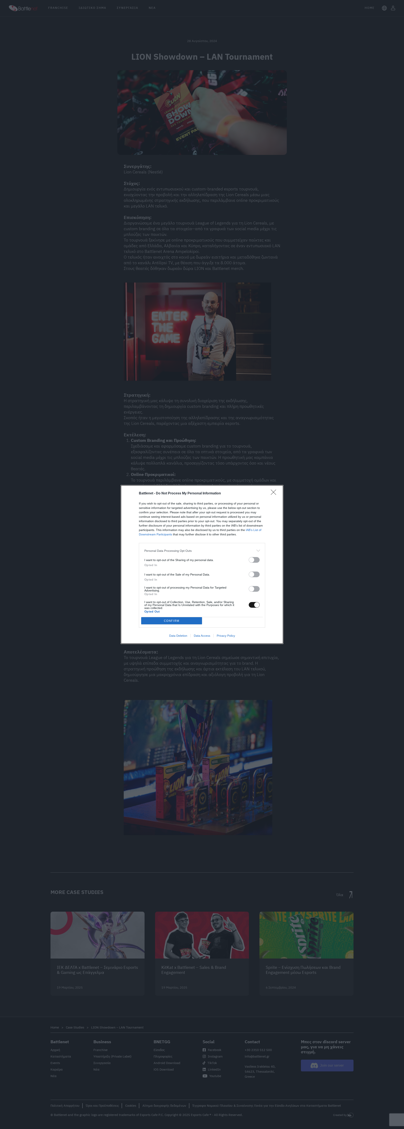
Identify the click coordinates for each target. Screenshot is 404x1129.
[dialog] (202, 564)
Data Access (202, 635)
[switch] (254, 560)
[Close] (275, 494)
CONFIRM (171, 620)
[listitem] (202, 550)
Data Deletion (178, 635)
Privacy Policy (226, 635)
